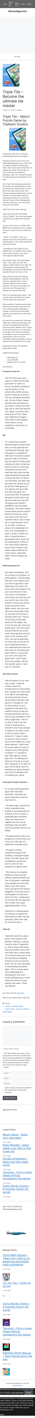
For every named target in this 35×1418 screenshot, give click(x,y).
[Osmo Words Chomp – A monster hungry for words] (6, 1325)
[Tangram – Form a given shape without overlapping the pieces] (6, 1350)
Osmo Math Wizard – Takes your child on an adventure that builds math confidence (16, 1259)
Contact (23, 4)
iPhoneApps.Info (17, 11)
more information (17, 1393)
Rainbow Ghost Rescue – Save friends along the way (17, 1356)
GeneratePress (17, 1385)
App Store (20, 993)
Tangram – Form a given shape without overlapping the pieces (17, 1175)
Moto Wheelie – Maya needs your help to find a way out (17, 1148)
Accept (28, 1393)
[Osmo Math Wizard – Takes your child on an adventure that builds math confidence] (6, 1280)
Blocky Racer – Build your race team (15, 1136)
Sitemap (29, 4)
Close (2, 1414)
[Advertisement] (17, 35)
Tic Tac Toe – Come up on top (17, 1284)
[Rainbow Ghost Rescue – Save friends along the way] (6, 1375)
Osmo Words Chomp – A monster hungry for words (16, 1189)
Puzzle (7, 1003)
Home (5, 4)
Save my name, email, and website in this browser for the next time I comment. (18, 1090)
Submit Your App (11, 3)
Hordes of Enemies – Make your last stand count (15, 1162)
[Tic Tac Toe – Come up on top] (6, 1296)
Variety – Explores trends (14, 1006)
